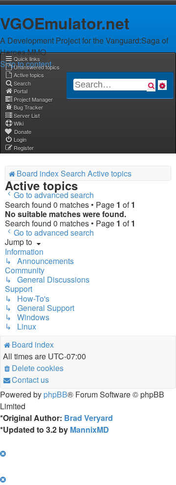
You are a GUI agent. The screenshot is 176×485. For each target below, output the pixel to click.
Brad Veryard (88, 417)
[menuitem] (32, 67)
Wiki (18, 123)
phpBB (55, 394)
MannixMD (89, 429)
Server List (27, 115)
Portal (20, 91)
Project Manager (33, 99)
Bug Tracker (28, 107)
